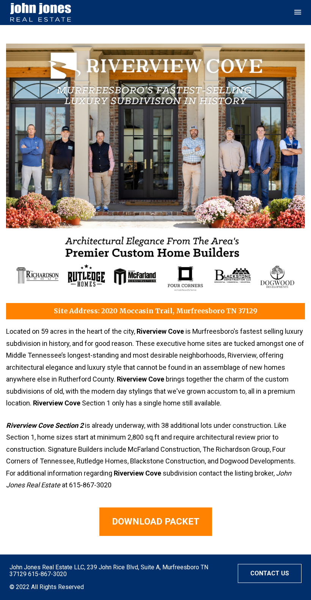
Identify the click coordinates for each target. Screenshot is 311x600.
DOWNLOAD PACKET (155, 521)
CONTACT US (269, 573)
